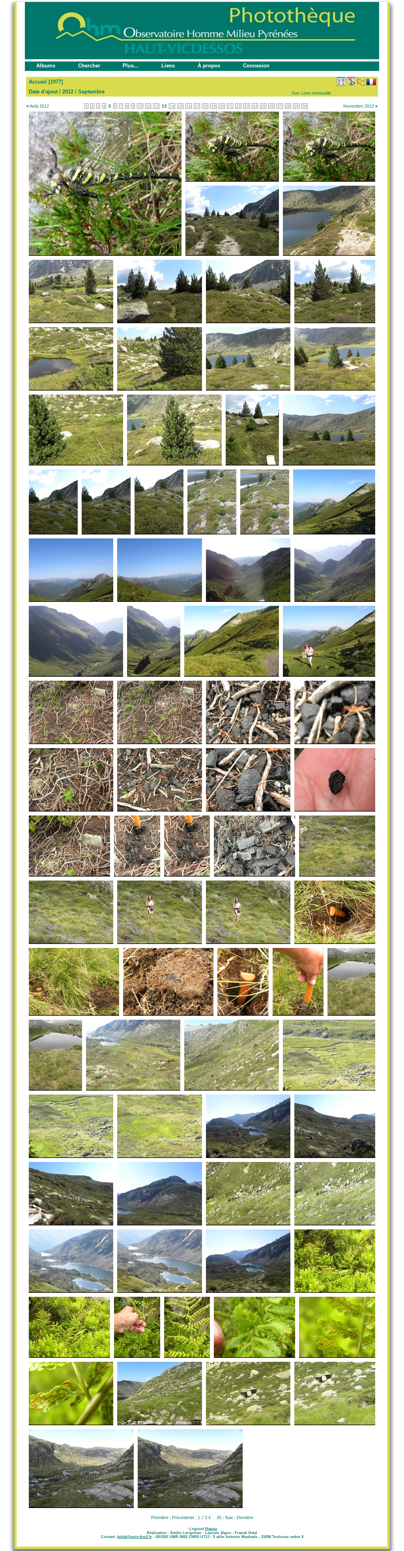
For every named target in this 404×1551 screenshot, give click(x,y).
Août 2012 (39, 106)
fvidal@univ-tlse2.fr (134, 1537)
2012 (67, 92)
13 (164, 106)
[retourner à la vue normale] (361, 81)
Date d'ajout (43, 92)
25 (219, 1517)
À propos (209, 66)
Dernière (245, 1517)
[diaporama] (351, 81)
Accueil (38, 82)
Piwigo (211, 1529)
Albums (45, 66)
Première (159, 1517)
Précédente (183, 1517)
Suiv (229, 1517)
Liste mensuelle (316, 93)
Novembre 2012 (358, 106)
